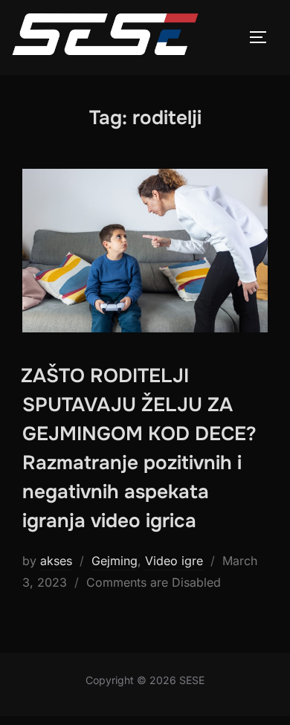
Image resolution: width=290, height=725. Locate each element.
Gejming (114, 560)
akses (56, 560)
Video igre (174, 560)
